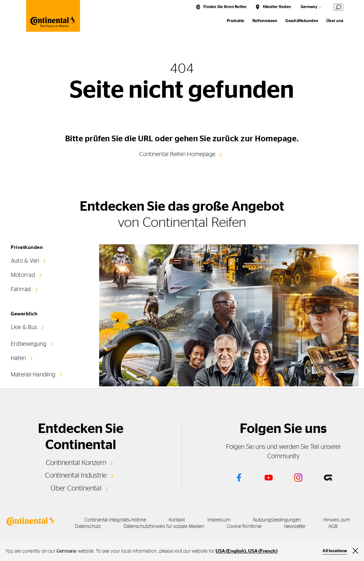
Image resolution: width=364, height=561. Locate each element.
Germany (309, 7)
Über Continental (76, 488)
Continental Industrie (76, 475)
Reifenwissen (265, 21)
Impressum (218, 520)
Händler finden (277, 7)
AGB (332, 526)
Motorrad (23, 275)
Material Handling (33, 374)
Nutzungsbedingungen (277, 520)
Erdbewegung (29, 344)
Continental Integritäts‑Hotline (115, 520)
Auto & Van (25, 261)
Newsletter (295, 526)
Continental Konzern (76, 462)
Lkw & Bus (24, 327)
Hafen (18, 358)
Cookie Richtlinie (244, 526)
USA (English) (231, 551)
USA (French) (262, 551)
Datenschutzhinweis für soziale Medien (164, 526)
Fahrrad (21, 289)
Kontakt (177, 520)
